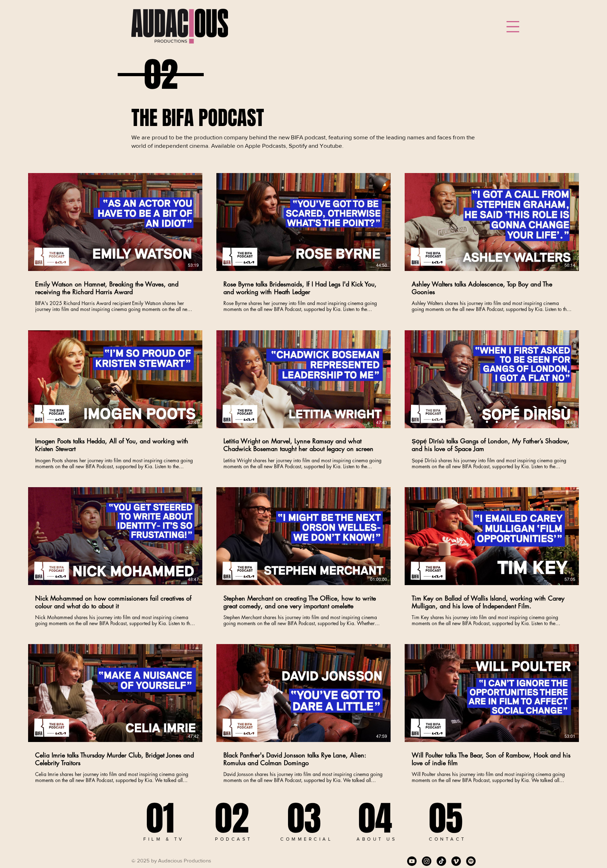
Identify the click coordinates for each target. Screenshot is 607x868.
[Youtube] (412, 861)
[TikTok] (441, 861)
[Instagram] (426, 861)
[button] (513, 26)
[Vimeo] (456, 861)
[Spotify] (471, 861)
